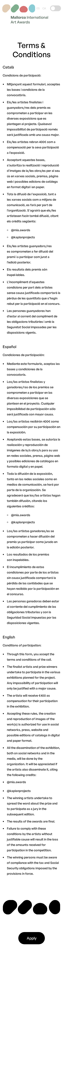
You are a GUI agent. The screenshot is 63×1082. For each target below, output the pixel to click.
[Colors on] (55, 8)
